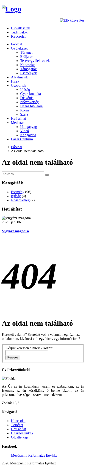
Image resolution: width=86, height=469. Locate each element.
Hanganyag (28, 127)
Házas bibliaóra (31, 106)
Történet (26, 52)
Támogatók (28, 69)
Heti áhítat (18, 118)
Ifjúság (25, 90)
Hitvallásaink (20, 28)
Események (28, 73)
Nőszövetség (29, 102)
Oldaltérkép (19, 437)
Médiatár (17, 123)
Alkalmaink (19, 77)
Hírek (15, 81)
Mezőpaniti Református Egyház (34, 455)
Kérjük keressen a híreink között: (29, 348)
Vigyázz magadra (15, 231)
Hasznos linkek (22, 433)
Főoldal (16, 44)
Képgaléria (28, 135)
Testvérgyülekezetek (35, 61)
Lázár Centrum (22, 139)
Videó (24, 131)
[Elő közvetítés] (72, 20)
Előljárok (26, 56)
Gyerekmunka (30, 94)
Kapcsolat (18, 36)
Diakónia (26, 98)
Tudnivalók (19, 32)
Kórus (24, 110)
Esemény (17, 192)
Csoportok (18, 85)
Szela (24, 114)
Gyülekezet (19, 48)
